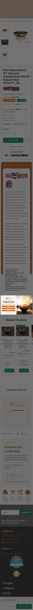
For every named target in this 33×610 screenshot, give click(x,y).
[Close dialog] (31, 296)
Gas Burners (8, 310)
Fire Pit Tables (8, 308)
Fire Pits (8, 306)
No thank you (8, 312)
